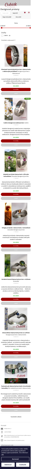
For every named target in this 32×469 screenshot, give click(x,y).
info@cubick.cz (7, 428)
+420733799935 (7, 432)
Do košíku (16, 89)
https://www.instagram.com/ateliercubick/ (14, 440)
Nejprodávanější (7, 17)
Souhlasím (22, 465)
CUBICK (7, 35)
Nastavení (15, 459)
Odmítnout (8, 465)
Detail (16, 93)
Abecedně (18, 17)
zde (2, 455)
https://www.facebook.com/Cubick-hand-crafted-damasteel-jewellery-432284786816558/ (17, 436)
